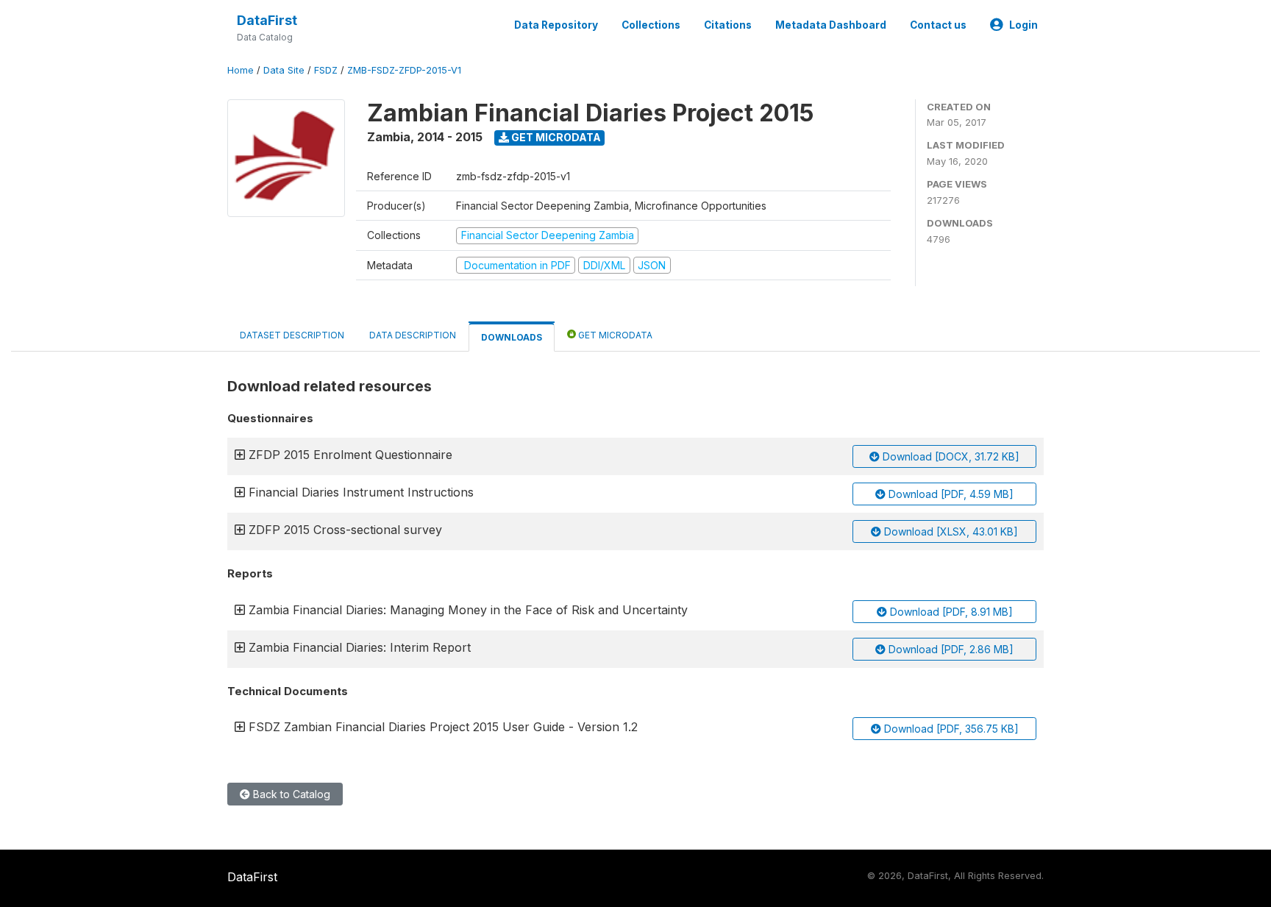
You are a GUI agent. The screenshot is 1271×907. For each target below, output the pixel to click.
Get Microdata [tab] (614, 335)
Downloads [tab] (511, 337)
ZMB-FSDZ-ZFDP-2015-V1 (404, 70)
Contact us (938, 25)
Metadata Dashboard (830, 25)
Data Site (284, 70)
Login (1023, 25)
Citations (728, 25)
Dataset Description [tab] (292, 335)
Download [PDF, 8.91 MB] (950, 611)
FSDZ (326, 70)
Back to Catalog (290, 794)
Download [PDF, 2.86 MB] (950, 649)
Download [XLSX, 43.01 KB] (949, 531)
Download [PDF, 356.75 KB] (950, 728)
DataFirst (267, 20)
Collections (651, 25)
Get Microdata (555, 137)
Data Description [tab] (412, 335)
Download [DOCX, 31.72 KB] (949, 456)
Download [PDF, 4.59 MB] (950, 494)
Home (240, 70)
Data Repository (556, 25)
